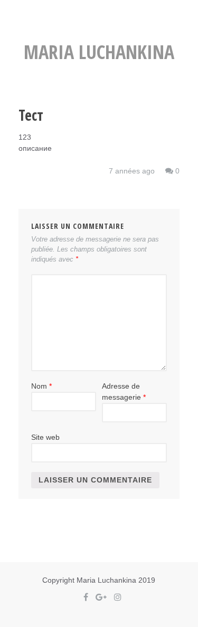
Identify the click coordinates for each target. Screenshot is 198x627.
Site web (45, 437)
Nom (41, 386)
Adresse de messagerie (124, 391)
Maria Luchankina (99, 52)
